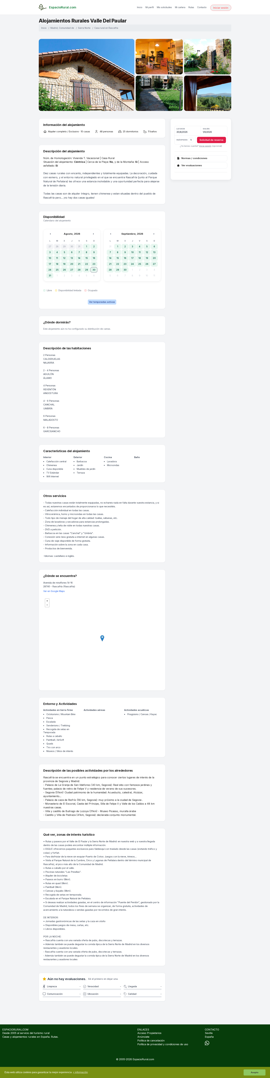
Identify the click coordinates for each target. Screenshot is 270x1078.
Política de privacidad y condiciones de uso (162, 1044)
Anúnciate (143, 1036)
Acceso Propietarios (149, 1033)
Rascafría (113, 28)
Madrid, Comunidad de (62, 28)
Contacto (202, 7)
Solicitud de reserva (211, 139)
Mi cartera (180, 7)
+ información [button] (80, 1072)
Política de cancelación (151, 1040)
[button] (200, 135)
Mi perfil (149, 7)
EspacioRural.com (143, 1059)
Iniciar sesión (220, 7)
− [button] (47, 605)
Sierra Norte (84, 28)
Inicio (139, 7)
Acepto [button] (254, 1072)
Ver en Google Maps (54, 591)
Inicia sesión (205, 146)
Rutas (191, 7)
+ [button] (47, 601)
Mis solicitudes (164, 7)
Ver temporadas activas (102, 302)
